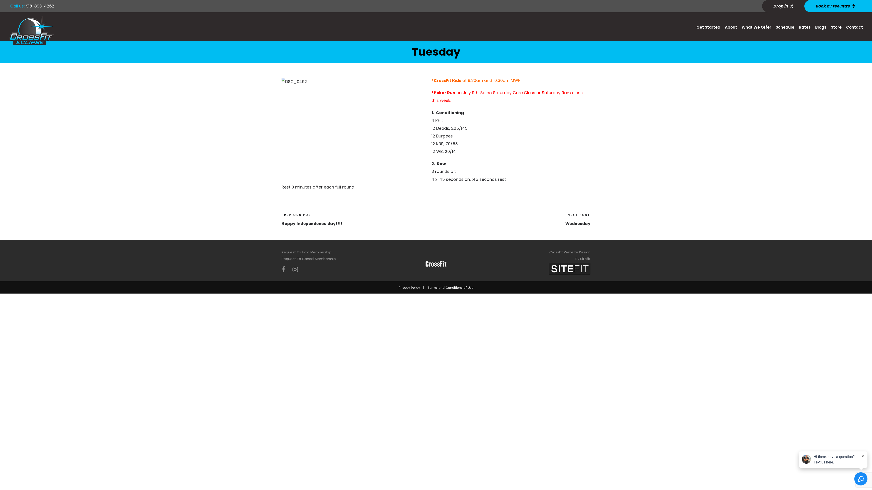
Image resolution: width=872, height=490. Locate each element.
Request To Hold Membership (306, 252)
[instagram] (295, 270)
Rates (805, 27)
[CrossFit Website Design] (569, 268)
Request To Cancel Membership (309, 258)
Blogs (820, 27)
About (731, 27)
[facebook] (283, 270)
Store (836, 27)
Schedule (785, 27)
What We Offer (756, 27)
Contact (854, 27)
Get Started (708, 27)
